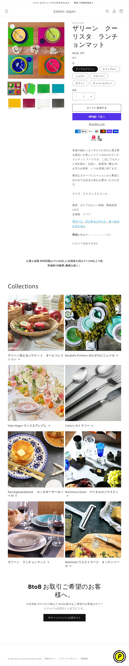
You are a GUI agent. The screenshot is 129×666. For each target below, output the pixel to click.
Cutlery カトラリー (77, 425)
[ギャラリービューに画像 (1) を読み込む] (14, 88)
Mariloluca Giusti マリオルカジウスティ (92, 492)
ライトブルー (110, 69)
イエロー (80, 76)
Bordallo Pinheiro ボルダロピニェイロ (90, 355)
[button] (6, 11)
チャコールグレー (102, 83)
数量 (74, 90)
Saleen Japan (19, 659)
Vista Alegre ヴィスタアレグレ (27, 425)
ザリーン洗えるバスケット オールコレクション (35, 357)
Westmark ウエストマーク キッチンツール (92, 563)
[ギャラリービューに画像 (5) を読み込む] (14, 103)
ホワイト (80, 83)
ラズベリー (99, 76)
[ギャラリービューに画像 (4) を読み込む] (58, 88)
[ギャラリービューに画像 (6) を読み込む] (29, 103)
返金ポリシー (50, 658)
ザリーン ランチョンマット (27, 562)
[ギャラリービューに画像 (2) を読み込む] (29, 88)
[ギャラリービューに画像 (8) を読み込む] (58, 103)
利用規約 (84, 658)
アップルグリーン (85, 69)
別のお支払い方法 (97, 124)
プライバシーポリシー (68, 658)
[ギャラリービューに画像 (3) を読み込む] (43, 88)
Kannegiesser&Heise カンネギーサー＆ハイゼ (35, 493)
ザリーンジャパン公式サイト (64, 617)
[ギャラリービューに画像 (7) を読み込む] (43, 103)
